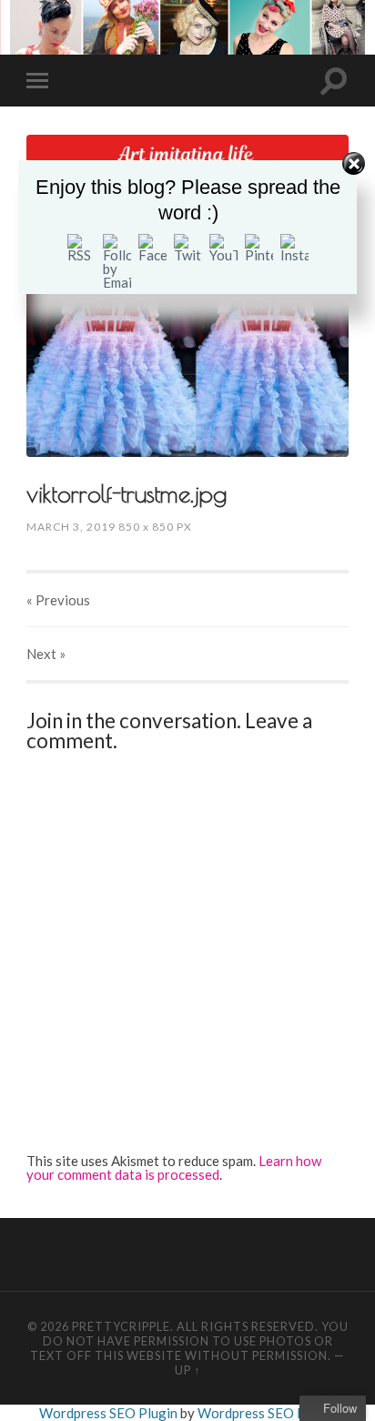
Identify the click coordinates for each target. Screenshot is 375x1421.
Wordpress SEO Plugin (109, 1413)
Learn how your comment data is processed (173, 1167)
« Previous (58, 600)
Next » (46, 653)
